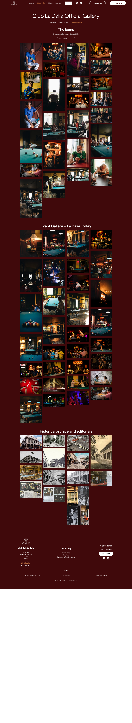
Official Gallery (26, 563)
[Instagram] (77, 3)
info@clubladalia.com (106, 549)
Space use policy (26, 565)
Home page (26, 552)
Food (26, 556)
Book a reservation (26, 554)
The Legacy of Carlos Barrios (66, 557)
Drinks (26, 559)
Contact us (26, 561)
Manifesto (66, 555)
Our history (66, 553)
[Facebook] (81, 3)
